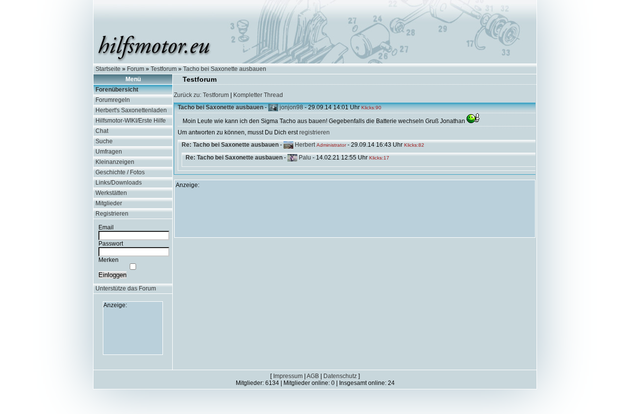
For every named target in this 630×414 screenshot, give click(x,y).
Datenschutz (340, 376)
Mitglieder (108, 203)
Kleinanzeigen (114, 162)
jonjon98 (291, 107)
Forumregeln (112, 99)
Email (106, 227)
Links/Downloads (118, 182)
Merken (108, 259)
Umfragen (108, 151)
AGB (313, 376)
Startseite (108, 68)
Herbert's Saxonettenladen (131, 110)
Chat (101, 130)
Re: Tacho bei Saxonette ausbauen (230, 144)
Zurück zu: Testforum (201, 95)
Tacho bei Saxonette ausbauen (224, 68)
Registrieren (111, 213)
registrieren (314, 132)
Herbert (305, 144)
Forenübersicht (116, 89)
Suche (104, 141)
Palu (305, 157)
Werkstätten (111, 193)
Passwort (110, 243)
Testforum (164, 68)
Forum (135, 68)
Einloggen (112, 275)
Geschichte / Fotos (120, 172)
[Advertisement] (132, 331)
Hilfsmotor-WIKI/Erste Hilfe (130, 120)
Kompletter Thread (258, 95)
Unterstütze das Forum (125, 288)
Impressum (288, 376)
